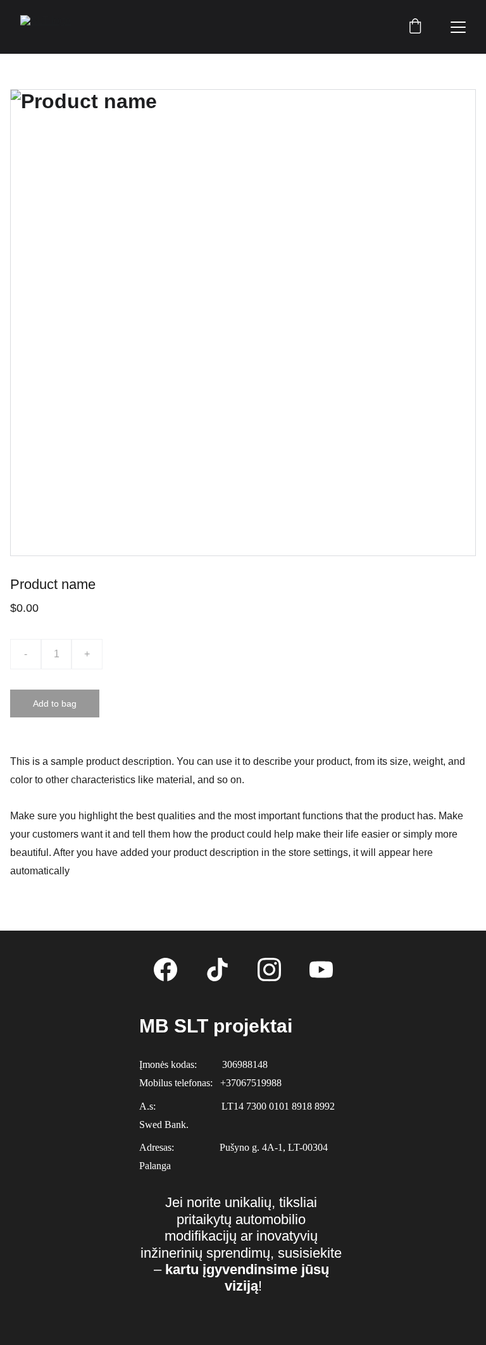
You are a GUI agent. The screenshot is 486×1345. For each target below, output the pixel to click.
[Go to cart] (415, 27)
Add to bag (55, 703)
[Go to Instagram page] (269, 969)
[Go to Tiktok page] (217, 969)
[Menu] (458, 27)
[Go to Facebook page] (165, 969)
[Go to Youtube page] (321, 969)
